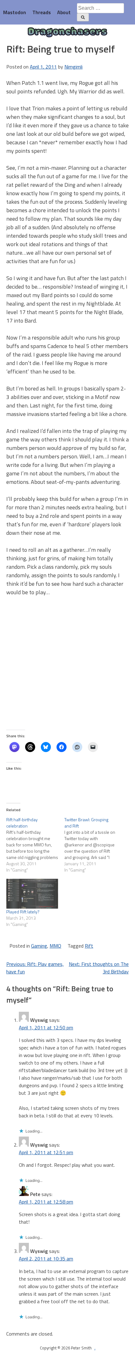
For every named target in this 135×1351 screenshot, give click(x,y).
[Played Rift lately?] (32, 893)
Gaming (39, 946)
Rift (89, 946)
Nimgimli (73, 66)
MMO (55, 946)
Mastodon (14, 12)
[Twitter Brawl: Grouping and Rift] (93, 845)
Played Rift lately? (23, 911)
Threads (41, 12)
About (64, 12)
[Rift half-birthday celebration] (35, 845)
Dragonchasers (67, 32)
